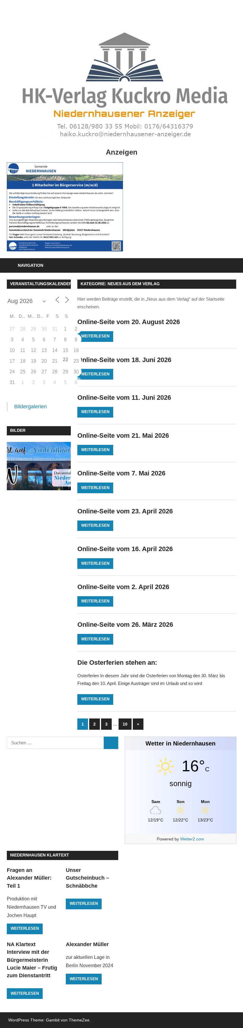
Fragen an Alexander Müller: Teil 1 (29, 878)
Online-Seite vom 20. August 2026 (128, 322)
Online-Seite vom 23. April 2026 (125, 511)
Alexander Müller (87, 944)
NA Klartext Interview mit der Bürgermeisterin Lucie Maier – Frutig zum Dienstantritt (32, 959)
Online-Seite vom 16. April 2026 (125, 549)
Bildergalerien (30, 407)
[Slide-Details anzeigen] (65, 206)
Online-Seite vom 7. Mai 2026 (121, 473)
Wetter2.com (192, 839)
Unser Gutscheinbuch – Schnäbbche (87, 878)
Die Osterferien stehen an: (117, 662)
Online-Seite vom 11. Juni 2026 (124, 397)
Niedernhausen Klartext (39, 855)
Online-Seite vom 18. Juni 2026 (124, 360)
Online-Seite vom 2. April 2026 (123, 587)
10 (125, 724)
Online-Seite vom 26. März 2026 (125, 624)
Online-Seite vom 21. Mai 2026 (123, 435)
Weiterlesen (95, 336)
